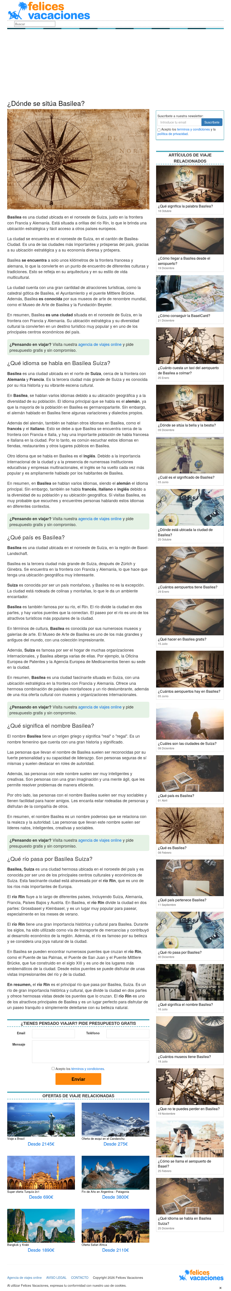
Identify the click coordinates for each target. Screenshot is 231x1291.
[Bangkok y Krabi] (41, 1229)
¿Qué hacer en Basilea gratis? (182, 639)
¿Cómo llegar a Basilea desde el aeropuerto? (184, 261)
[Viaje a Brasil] (41, 1127)
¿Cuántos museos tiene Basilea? (184, 1056)
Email (21, 1033)
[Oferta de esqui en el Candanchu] (115, 1127)
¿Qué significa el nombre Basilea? (185, 1004)
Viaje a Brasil (16, 1138)
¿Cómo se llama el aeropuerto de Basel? (184, 1163)
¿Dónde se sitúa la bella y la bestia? (187, 425)
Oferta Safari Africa (94, 1244)
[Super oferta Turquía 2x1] (41, 1174)
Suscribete (211, 122)
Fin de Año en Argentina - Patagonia (105, 1191)
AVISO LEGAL (56, 1277)
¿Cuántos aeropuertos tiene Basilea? (187, 587)
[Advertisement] (115, 65)
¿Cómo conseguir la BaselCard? (184, 315)
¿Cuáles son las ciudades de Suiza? (187, 743)
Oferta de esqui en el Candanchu (103, 1138)
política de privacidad (172, 133)
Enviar (78, 1079)
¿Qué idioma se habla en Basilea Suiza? (184, 1221)
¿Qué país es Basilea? (176, 795)
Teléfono (93, 1033)
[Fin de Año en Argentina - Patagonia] (115, 1178)
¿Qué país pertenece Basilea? (182, 899)
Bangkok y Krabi (18, 1244)
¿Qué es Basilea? (172, 847)
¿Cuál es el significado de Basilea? (186, 477)
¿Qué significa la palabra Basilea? (185, 206)
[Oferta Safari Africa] (115, 1230)
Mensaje (18, 1044)
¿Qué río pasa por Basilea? (180, 952)
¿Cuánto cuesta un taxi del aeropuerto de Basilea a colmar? (188, 370)
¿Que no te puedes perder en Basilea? (189, 1108)
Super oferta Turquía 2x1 (23, 1191)
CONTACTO (79, 1277)
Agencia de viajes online (24, 1277)
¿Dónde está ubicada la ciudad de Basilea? (185, 532)
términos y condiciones (87, 1068)
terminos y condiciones (193, 129)
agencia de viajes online (100, 344)
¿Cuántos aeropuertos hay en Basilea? (189, 691)
